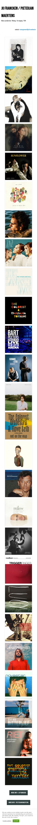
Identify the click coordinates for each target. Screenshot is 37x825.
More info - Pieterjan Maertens (18, 802)
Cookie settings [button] (7, 821)
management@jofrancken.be (28, 29)
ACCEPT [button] (16, 821)
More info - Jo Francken (18, 793)
